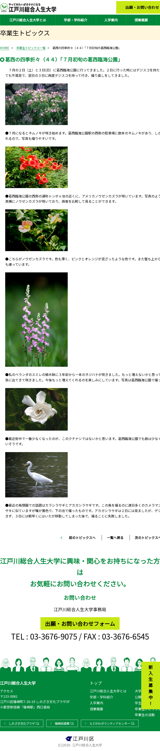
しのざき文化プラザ (22, 723)
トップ (96, 683)
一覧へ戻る (115, 537)
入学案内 (111, 19)
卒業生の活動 (145, 714)
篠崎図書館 (62, 723)
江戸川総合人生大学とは (27, 19)
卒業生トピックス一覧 (30, 48)
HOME (4, 48)
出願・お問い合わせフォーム (80, 623)
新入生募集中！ (151, 686)
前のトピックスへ (82, 537)
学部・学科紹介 (75, 19)
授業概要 (141, 19)
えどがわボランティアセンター (109, 723)
